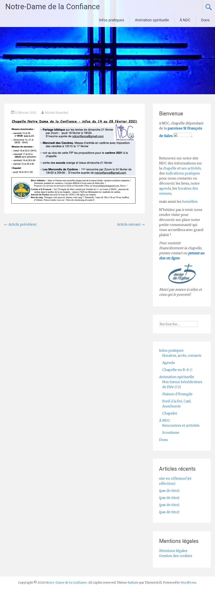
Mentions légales (173, 551)
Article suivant (131, 224)
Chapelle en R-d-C (177, 370)
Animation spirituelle (152, 20)
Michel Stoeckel (56, 113)
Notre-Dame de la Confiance (52, 6)
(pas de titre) (169, 490)
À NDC (185, 20)
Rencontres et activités (180, 425)
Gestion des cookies (175, 556)
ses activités (191, 168)
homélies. (190, 201)
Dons (205, 20)
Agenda (168, 362)
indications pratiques (183, 173)
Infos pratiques (111, 20)
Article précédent (20, 224)
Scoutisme (170, 432)
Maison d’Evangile (177, 394)
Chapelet (169, 413)
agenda (165, 188)
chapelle (170, 168)
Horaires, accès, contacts (181, 355)
